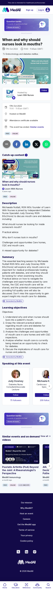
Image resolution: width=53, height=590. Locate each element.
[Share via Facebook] (16, 144)
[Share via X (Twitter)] (36, 144)
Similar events (37, 127)
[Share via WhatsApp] (46, 144)
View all (45, 436)
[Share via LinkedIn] (26, 144)
